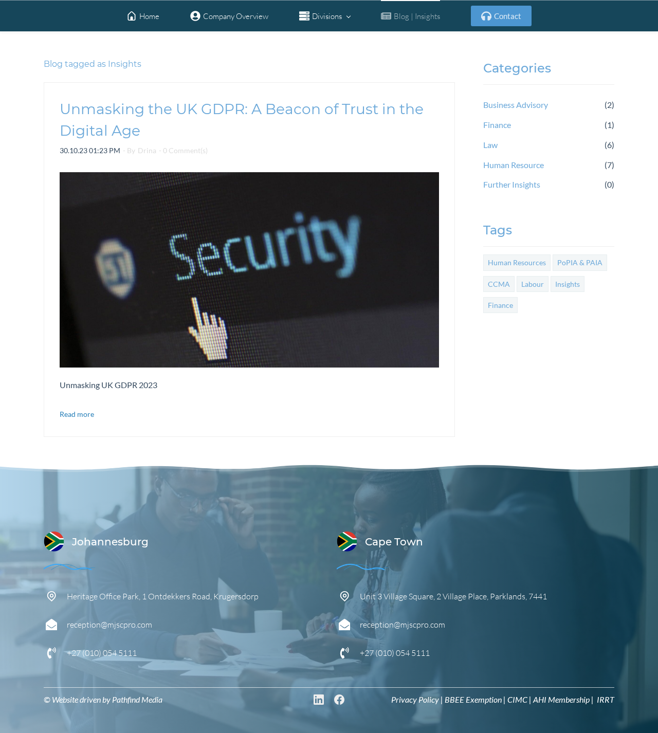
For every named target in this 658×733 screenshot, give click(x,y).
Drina (147, 150)
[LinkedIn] (318, 699)
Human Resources (517, 262)
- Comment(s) (183, 150)
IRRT (605, 699)
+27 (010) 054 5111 (102, 652)
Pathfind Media (137, 699)
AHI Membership (561, 699)
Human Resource (513, 165)
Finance (497, 125)
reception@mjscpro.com (109, 624)
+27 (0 (371, 652)
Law (490, 145)
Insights (567, 284)
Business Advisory (515, 104)
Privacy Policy (415, 699)
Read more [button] (77, 414)
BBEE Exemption (473, 699)
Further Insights (511, 184)
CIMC (517, 699)
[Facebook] (339, 699)
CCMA (499, 284)
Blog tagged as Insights (92, 64)
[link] (69, 569)
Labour (532, 284)
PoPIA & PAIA (579, 262)
